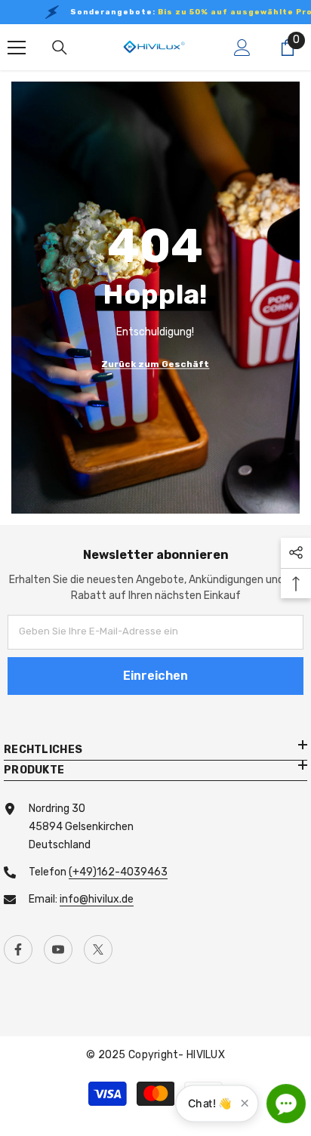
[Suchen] (60, 48)
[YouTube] (58, 949)
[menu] (17, 48)
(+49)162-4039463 (118, 872)
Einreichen (155, 675)
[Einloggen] (242, 47)
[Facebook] (18, 949)
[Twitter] (98, 949)
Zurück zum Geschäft (155, 364)
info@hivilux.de (97, 899)
